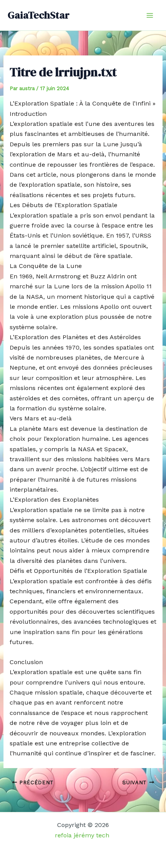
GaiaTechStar (38, 15)
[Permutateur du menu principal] (149, 15)
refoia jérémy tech (83, 835)
